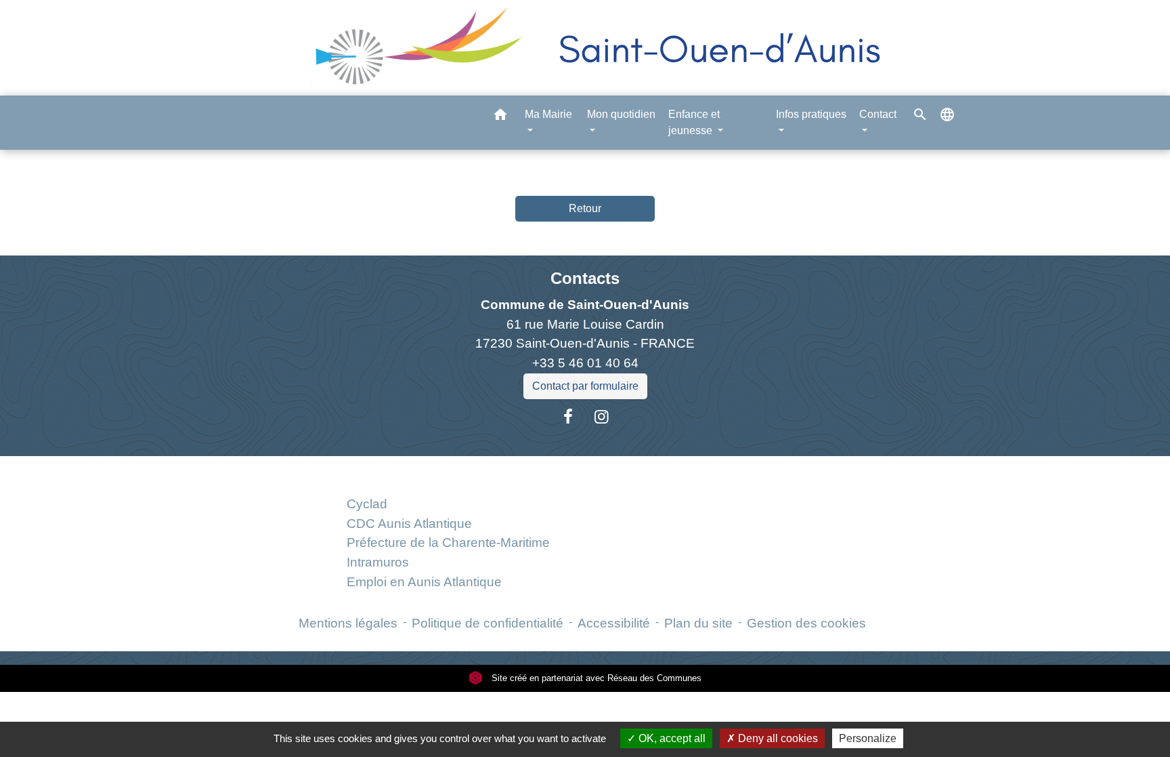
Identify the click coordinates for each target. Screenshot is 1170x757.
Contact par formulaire (585, 386)
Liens (448, 472)
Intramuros (378, 562)
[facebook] (568, 417)
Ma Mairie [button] (548, 114)
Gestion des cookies (806, 623)
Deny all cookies (776, 738)
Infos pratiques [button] (811, 114)
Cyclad (367, 504)
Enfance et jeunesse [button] (694, 122)
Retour (585, 208)
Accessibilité (614, 623)
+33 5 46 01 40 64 (585, 363)
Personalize (867, 738)
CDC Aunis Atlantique (409, 523)
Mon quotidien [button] (621, 114)
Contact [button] (877, 114)
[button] (500, 117)
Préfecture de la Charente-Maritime (448, 542)
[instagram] (601, 417)
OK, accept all (671, 738)
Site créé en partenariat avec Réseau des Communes (595, 678)
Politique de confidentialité (487, 623)
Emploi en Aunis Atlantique (424, 582)
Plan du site (698, 623)
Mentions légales (348, 623)
